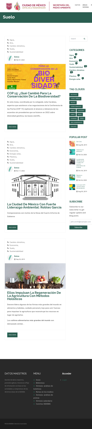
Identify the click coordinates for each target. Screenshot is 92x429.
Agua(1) (80, 114)
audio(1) (73, 110)
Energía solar (15, 154)
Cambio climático (17, 46)
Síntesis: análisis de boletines (43, 387)
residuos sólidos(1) (75, 98)
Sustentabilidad (16, 52)
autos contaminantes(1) (76, 122)
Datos (77, 5)
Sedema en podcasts (80, 150)
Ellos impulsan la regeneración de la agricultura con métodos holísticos (34, 296)
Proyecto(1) (73, 126)
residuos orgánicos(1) (76, 106)
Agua (12, 40)
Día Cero (79, 141)
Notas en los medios (44, 392)
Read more (12, 127)
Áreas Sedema (86, 6)
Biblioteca (40, 383)
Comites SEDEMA (43, 404)
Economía (14, 151)
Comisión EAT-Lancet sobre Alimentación (81, 186)
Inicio (38, 380)
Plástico (13, 157)
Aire (11, 43)
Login (64, 380)
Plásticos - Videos (79, 176)
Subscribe (78, 227)
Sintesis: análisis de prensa (43, 396)
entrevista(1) (81, 110)
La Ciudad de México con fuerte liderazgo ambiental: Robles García (34, 205)
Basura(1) (73, 102)
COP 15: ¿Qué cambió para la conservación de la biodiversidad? (33, 94)
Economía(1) (74, 118)
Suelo (12, 49)
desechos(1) (74, 94)
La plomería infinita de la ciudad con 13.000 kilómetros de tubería (80, 163)
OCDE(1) (82, 118)
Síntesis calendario (44, 401)
